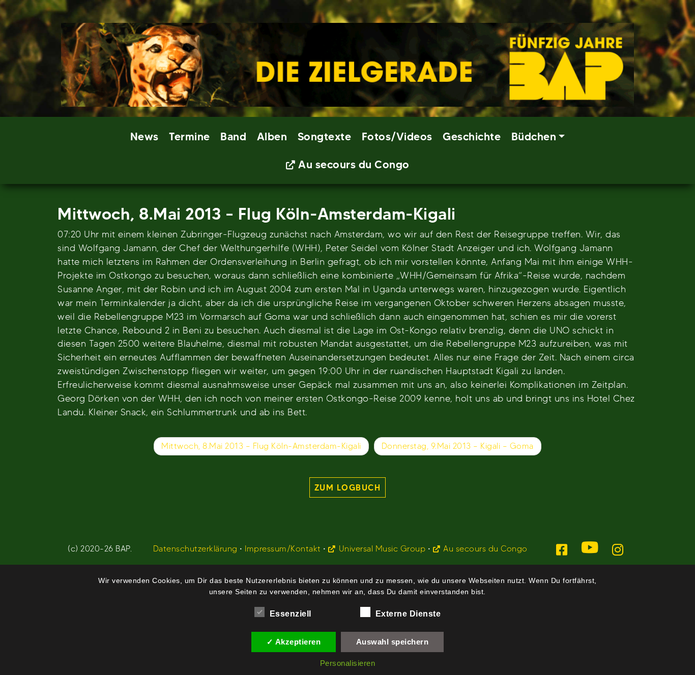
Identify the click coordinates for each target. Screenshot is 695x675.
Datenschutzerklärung (195, 549)
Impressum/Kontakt (283, 549)
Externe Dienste (408, 613)
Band (233, 136)
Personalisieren (347, 663)
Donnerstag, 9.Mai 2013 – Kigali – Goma (458, 446)
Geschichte (472, 136)
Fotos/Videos (397, 136)
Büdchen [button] (534, 136)
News (144, 136)
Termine (189, 136)
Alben (272, 136)
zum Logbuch (347, 487)
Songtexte (325, 136)
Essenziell (290, 613)
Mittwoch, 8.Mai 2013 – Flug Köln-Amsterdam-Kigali (261, 446)
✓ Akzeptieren (294, 641)
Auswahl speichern (392, 641)
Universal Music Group (382, 549)
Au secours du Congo (354, 164)
